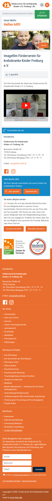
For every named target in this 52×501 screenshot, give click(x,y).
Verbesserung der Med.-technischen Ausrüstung (24, 396)
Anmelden (39, 469)
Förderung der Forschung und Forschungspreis (23, 400)
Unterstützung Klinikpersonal (16, 393)
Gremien (7, 321)
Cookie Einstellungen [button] (13, 430)
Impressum (9, 416)
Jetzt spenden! (13, 191)
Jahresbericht (10, 328)
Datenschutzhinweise (29, 481)
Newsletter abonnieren (36, 229)
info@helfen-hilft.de (18, 163)
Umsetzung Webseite (13, 423)
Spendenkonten (31, 191)
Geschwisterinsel (11, 369)
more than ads (16, 497)
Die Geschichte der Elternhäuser (17, 359)
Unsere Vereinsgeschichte (15, 325)
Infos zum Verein (11, 318)
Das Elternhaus (10, 355)
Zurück (43, 45)
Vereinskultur (10, 314)
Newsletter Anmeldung (13, 427)
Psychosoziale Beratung (14, 372)
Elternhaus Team (11, 362)
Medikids (8, 383)
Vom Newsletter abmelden (12, 481)
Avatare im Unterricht (13, 379)
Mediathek (8, 335)
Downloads (9, 331)
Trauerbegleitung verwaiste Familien (19, 376)
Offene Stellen (10, 366)
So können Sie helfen (13, 229)
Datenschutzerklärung (30, 120)
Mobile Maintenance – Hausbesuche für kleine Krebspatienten (24, 388)
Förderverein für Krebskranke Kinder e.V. (19, 13)
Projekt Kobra (10, 403)
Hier (5, 203)
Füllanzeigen (9, 342)
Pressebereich (10, 338)
